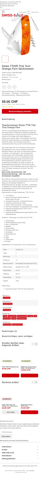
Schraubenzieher (21, 316)
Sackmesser (6, 298)
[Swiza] (11, 82)
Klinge (5, 316)
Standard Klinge (7, 304)
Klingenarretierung (17, 324)
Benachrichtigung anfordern (20, 111)
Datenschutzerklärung (9, 466)
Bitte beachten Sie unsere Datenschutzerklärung (14, 440)
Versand (18, 104)
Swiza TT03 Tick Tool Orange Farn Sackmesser (10, 405)
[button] (20, 119)
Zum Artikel (10, 412)
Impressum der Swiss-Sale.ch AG (27, 466)
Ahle (35, 316)
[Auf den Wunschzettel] (4, 87)
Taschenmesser (13, 77)
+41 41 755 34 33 (5, 9)
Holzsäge (30, 316)
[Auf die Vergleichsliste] (9, 87)
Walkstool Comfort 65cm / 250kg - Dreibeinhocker (29, 367)
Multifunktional (7, 324)
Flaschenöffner (12, 316)
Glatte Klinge (6, 310)
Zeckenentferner (22, 318)
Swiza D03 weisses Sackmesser (26, 405)
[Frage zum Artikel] (14, 87)
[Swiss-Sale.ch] (14, 15)
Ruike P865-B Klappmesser (10, 366)
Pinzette (14, 318)
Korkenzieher (6, 318)
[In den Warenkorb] (10, 375)
